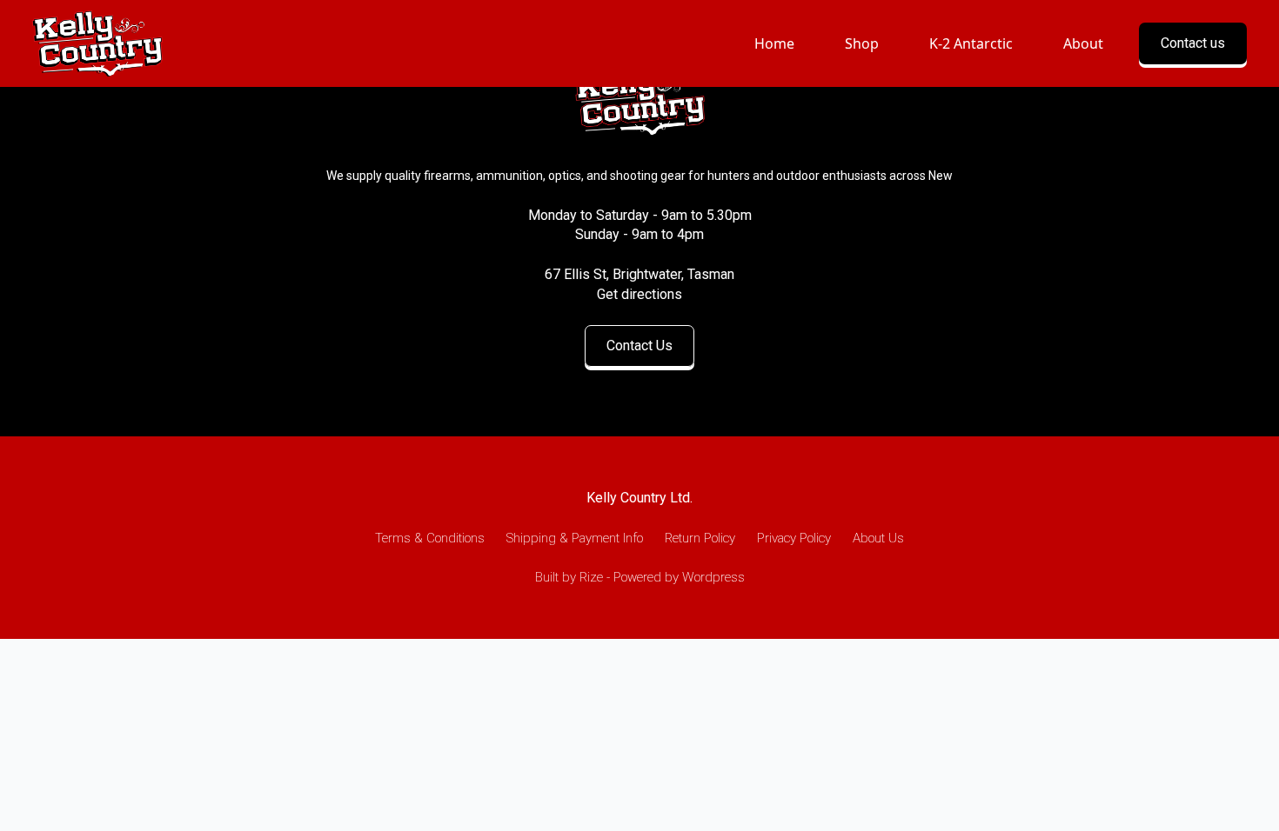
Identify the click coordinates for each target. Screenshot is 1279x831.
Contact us (1193, 43)
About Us (878, 538)
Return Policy (700, 538)
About (1083, 43)
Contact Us (639, 345)
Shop (862, 43)
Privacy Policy (794, 538)
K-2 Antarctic (971, 43)
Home (774, 43)
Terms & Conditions (430, 538)
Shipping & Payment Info (574, 538)
